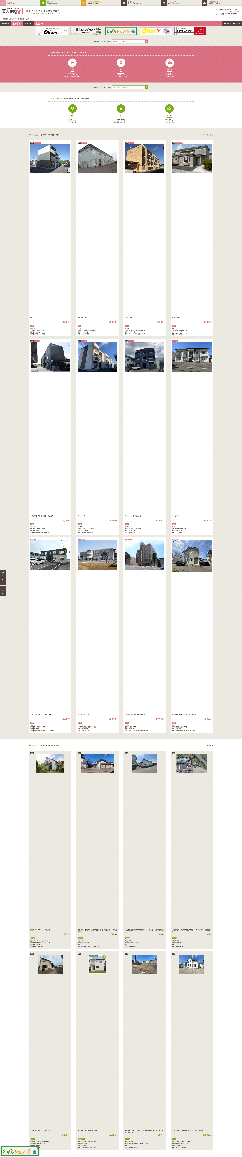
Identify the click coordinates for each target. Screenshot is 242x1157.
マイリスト (3, 579)
